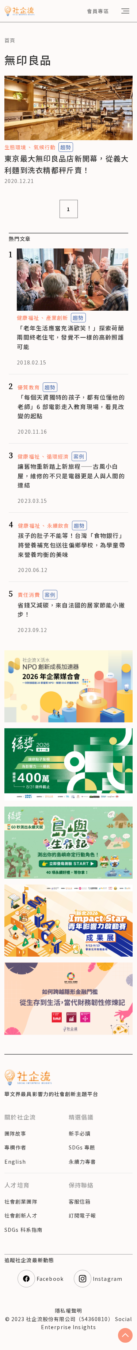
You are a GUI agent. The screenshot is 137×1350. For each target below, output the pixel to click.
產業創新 (57, 317)
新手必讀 (80, 1133)
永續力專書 (82, 1161)
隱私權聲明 (69, 1310)
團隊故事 (15, 1133)
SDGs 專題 (82, 1147)
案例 (78, 456)
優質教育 (28, 387)
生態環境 (15, 147)
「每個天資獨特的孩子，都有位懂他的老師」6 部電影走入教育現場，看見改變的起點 (71, 406)
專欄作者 (15, 1147)
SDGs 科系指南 (23, 1229)
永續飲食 (58, 525)
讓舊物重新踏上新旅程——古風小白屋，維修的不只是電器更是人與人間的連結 (71, 475)
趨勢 (65, 147)
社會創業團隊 (21, 1201)
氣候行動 (45, 147)
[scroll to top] (125, 1335)
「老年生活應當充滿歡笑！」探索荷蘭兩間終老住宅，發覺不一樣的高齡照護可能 (70, 337)
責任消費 (28, 594)
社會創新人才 (21, 1215)
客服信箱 (80, 1201)
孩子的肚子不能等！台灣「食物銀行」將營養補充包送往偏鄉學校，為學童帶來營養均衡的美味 (71, 544)
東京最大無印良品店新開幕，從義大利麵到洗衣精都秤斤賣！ (66, 164)
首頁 (9, 40)
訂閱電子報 (82, 1215)
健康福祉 (28, 317)
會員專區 (98, 11)
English (15, 1161)
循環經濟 (58, 456)
